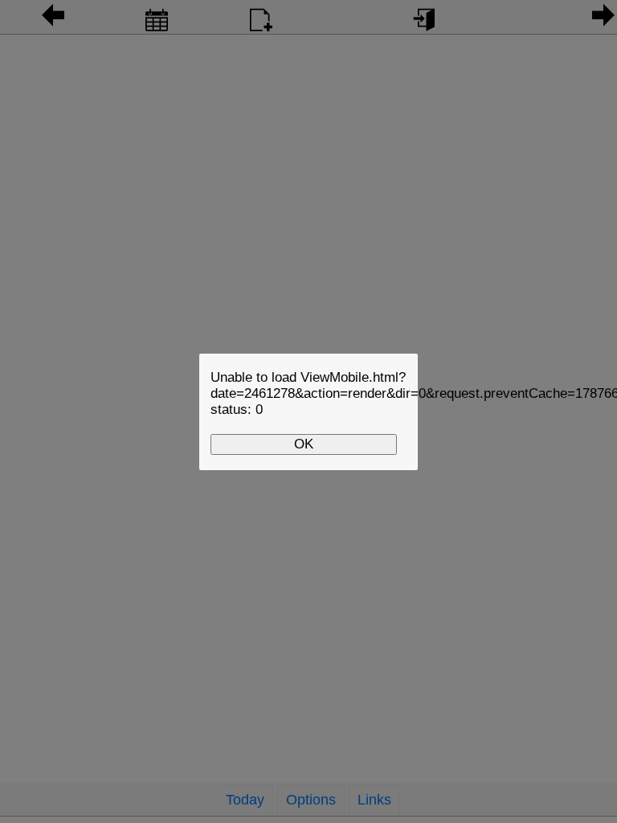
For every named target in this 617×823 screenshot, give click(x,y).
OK (303, 444)
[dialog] (308, 412)
